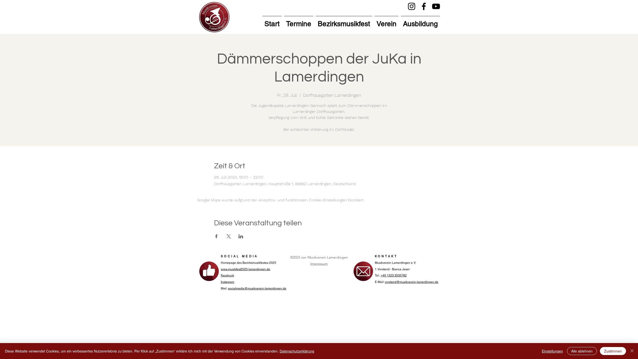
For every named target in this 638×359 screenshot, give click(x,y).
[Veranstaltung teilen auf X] (228, 236)
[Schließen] (632, 351)
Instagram (227, 282)
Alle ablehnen (582, 351)
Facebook (227, 275)
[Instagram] (411, 6)
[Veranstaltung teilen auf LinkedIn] (241, 236)
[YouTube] (436, 6)
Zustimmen (613, 351)
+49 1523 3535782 (394, 275)
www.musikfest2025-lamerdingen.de (245, 269)
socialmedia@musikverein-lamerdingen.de (257, 288)
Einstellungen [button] (552, 351)
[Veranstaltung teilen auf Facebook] (216, 236)
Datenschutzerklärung (297, 351)
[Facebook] (424, 6)
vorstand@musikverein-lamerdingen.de (411, 282)
